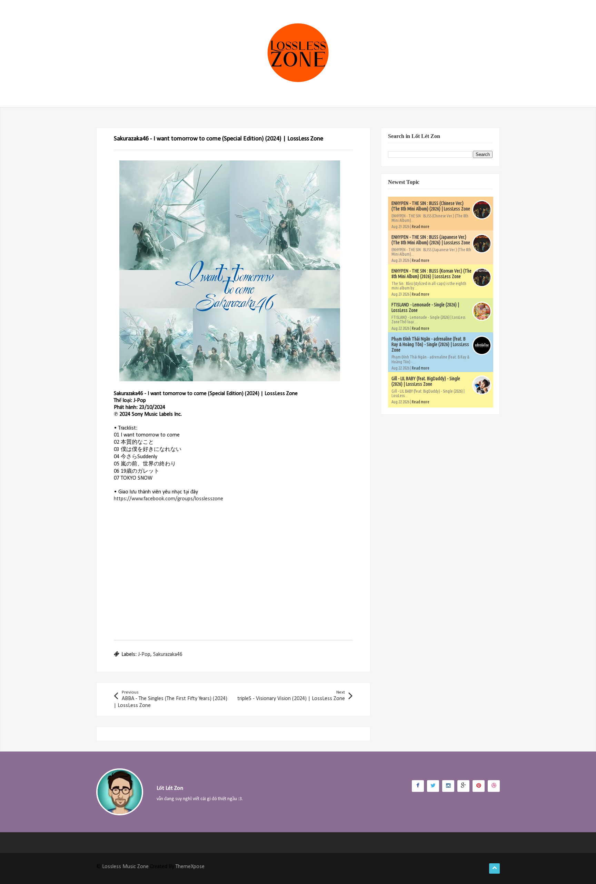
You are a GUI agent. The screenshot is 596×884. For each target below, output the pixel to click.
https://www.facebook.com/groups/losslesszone (168, 499)
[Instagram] (448, 786)
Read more (420, 226)
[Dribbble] (494, 786)
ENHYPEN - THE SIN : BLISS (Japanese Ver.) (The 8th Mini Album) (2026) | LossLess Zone (430, 239)
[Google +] (463, 786)
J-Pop (144, 654)
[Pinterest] (479, 786)
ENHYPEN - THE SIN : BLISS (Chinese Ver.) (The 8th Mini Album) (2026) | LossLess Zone (430, 206)
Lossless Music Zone (125, 867)
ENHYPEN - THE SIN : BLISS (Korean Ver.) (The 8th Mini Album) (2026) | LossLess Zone (431, 273)
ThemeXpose (190, 867)
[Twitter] (433, 786)
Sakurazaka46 (167, 654)
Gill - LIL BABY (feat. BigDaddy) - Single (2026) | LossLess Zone (425, 381)
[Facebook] (418, 786)
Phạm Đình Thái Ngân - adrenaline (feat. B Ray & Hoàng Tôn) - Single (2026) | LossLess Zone (430, 344)
